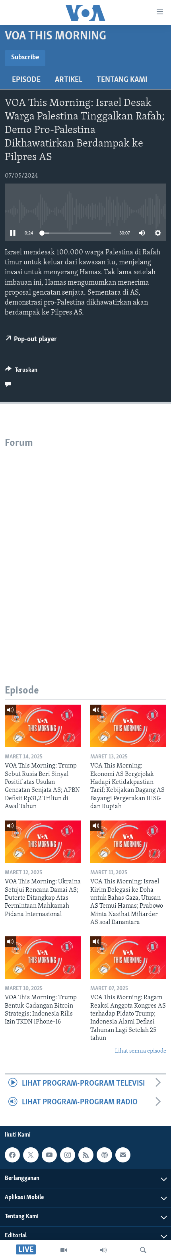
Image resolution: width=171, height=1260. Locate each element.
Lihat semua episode (140, 1051)
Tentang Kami (122, 80)
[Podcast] (104, 1154)
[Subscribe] (122, 1154)
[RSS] (85, 1154)
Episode (26, 80)
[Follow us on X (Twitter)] (30, 1154)
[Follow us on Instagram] (67, 1154)
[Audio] (103, 1250)
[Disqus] (85, 551)
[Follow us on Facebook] (12, 1154)
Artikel (68, 80)
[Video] (64, 1250)
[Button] (21, 371)
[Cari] (143, 1250)
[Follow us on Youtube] (49, 1154)
